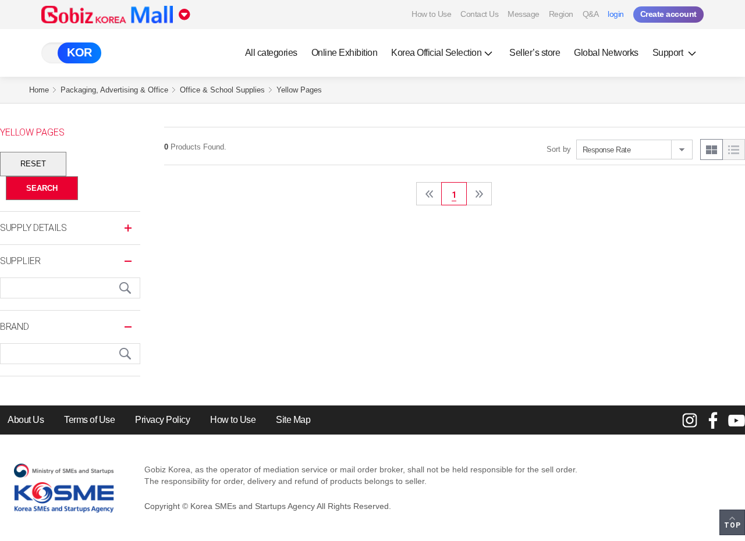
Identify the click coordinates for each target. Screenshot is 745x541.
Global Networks (606, 53)
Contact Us (479, 14)
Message (524, 14)
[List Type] (733, 149)
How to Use (431, 14)
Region (561, 14)
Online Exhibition (344, 53)
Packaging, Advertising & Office (114, 90)
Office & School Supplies (222, 90)
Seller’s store (534, 53)
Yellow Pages (299, 90)
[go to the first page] (429, 193)
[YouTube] (736, 420)
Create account (668, 14)
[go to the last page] (479, 193)
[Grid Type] (711, 149)
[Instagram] (689, 420)
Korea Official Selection (436, 53)
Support (668, 53)
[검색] (125, 288)
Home (39, 90)
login (616, 14)
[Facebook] (713, 420)
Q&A (591, 14)
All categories (271, 53)
